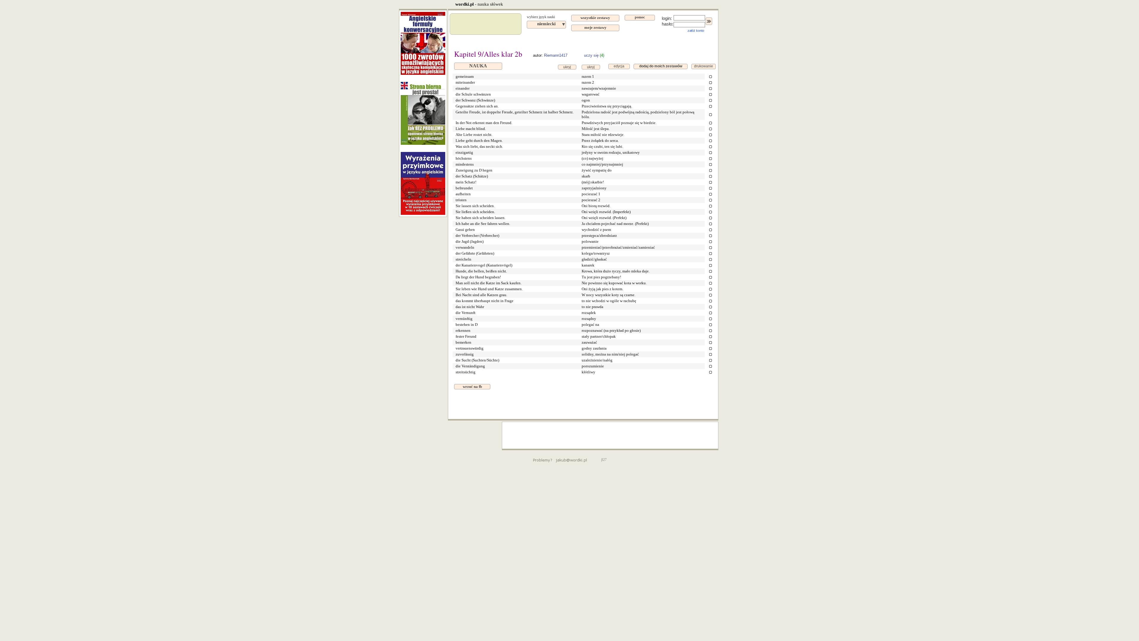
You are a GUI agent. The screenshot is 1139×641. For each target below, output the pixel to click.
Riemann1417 (555, 55)
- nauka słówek (479, 4)
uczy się (591, 55)
